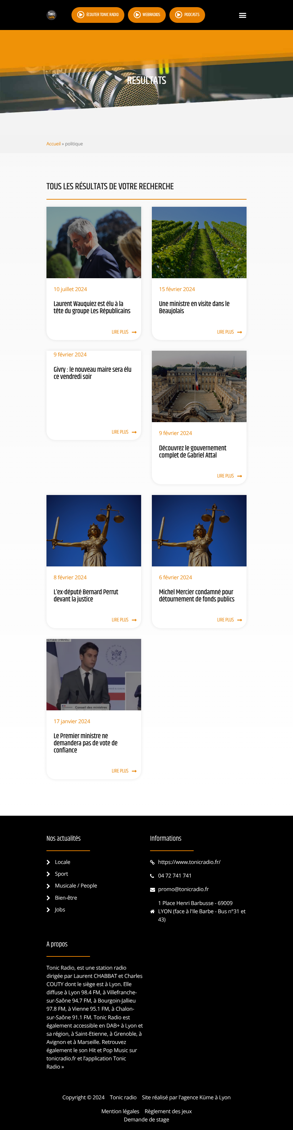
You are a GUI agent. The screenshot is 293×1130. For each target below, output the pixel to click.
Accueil (53, 143)
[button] (242, 15)
